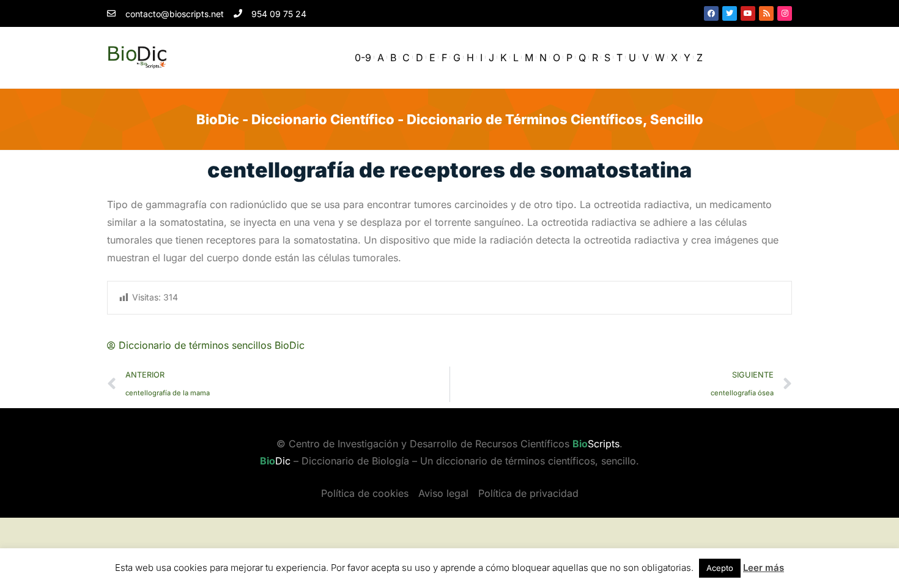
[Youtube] (748, 13)
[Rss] (766, 13)
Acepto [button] (719, 568)
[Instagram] (784, 13)
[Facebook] (711, 13)
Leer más (763, 567)
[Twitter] (729, 13)
